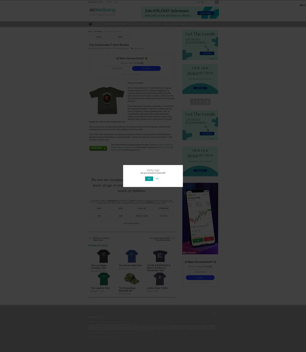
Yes (149, 179)
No (157, 179)
